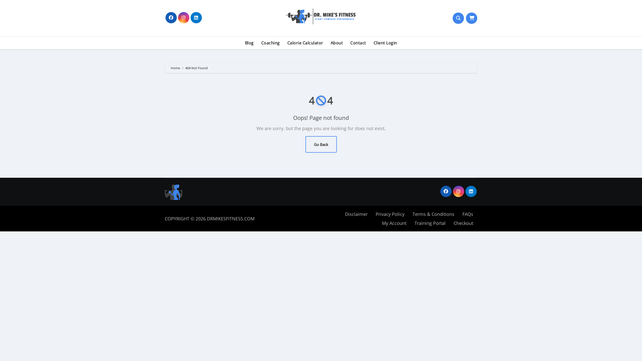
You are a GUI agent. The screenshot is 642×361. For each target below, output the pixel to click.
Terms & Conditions (433, 214)
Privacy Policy (390, 214)
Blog (249, 43)
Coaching (270, 43)
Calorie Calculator (305, 43)
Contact (358, 43)
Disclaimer (356, 214)
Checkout (463, 223)
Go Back (321, 144)
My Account (394, 223)
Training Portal (430, 223)
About (337, 43)
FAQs (467, 214)
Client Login (385, 43)
